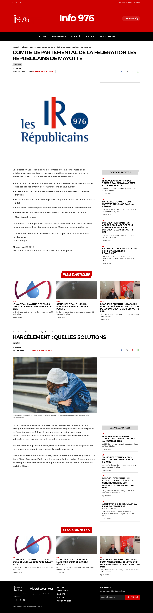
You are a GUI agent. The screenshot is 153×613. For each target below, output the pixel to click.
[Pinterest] (132, 71)
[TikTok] (20, 2)
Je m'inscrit (133, 597)
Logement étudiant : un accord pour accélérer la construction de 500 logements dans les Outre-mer (118, 227)
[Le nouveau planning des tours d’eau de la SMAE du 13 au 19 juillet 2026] (33, 290)
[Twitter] (24, 2)
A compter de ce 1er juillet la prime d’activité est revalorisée (119, 250)
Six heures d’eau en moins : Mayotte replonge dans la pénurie (118, 204)
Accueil (16, 47)
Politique (24, 47)
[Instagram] (16, 2)
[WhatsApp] (138, 71)
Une (103, 178)
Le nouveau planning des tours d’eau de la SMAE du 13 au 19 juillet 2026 (118, 183)
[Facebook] (13, 2)
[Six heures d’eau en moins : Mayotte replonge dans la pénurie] (76, 290)
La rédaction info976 (42, 71)
